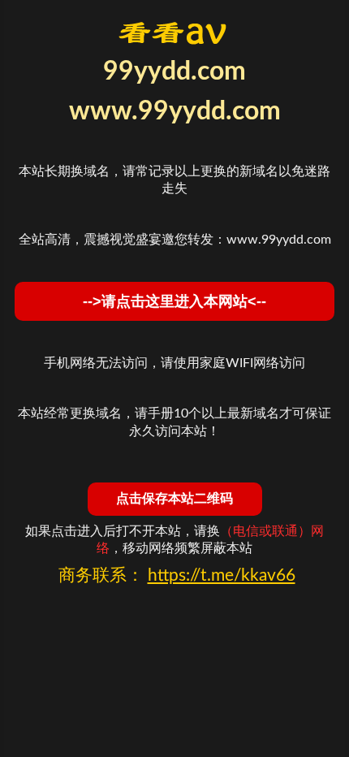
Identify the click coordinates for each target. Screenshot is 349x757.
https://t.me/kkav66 (221, 575)
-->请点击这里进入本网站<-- (174, 301)
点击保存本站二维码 (174, 498)
